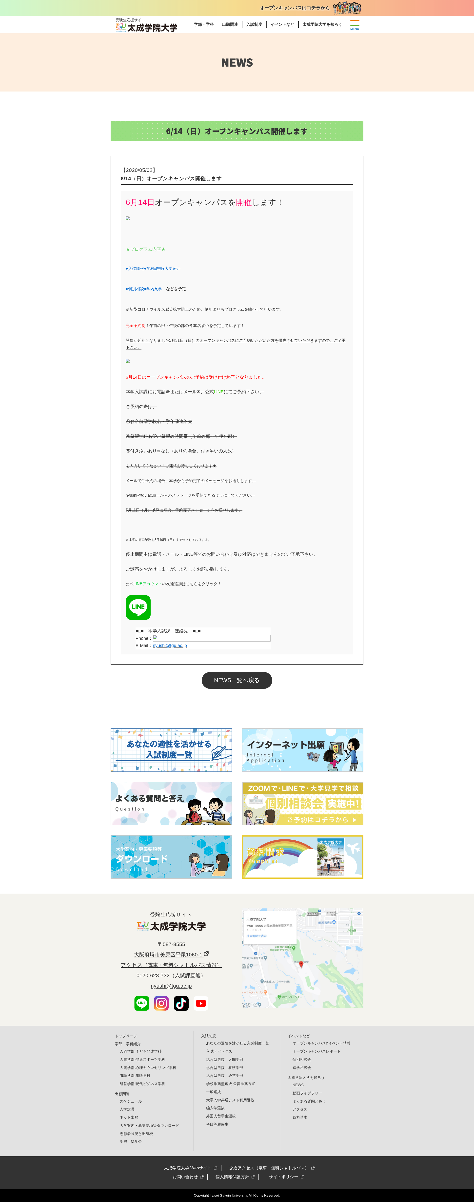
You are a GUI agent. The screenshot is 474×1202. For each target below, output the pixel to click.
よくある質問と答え (309, 1101)
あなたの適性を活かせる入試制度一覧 (237, 1043)
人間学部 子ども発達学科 (140, 1051)
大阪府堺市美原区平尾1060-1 (169, 954)
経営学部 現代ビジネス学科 (142, 1084)
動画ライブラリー (307, 1093)
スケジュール (131, 1101)
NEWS (298, 1085)
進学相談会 (302, 1067)
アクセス (300, 1109)
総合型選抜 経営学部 (224, 1075)
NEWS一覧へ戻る (237, 680)
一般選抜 (213, 1092)
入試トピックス (219, 1051)
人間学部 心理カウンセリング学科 (148, 1067)
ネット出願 (129, 1117)
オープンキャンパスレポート (317, 1051)
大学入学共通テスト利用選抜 (230, 1100)
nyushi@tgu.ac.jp (141, 495)
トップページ (126, 1036)
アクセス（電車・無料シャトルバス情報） (171, 965)
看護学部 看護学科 (135, 1075)
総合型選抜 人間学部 (224, 1059)
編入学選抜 (215, 1108)
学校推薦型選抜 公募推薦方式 (230, 1084)
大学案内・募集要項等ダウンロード (149, 1125)
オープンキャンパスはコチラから (295, 7)
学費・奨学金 (131, 1141)
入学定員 (127, 1109)
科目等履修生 (217, 1124)
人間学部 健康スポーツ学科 (142, 1059)
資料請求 (300, 1117)
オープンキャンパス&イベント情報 (322, 1043)
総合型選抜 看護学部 (224, 1067)
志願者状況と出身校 (136, 1134)
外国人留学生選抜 (221, 1116)
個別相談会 (302, 1059)
